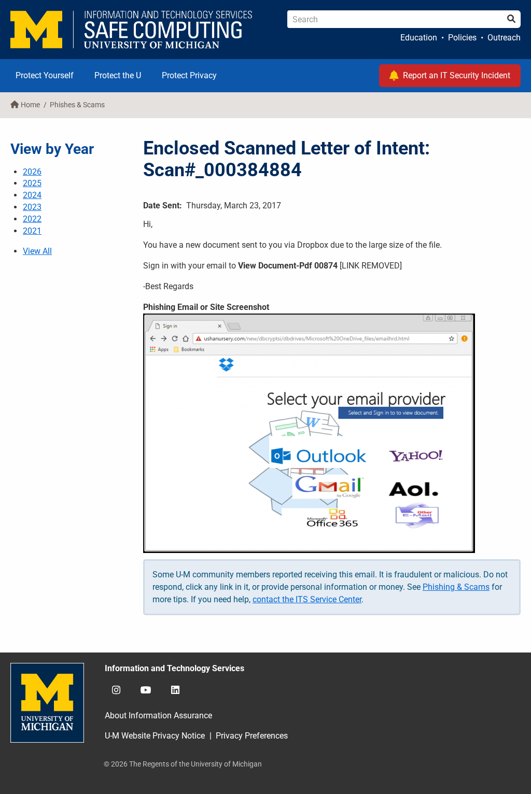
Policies (462, 37)
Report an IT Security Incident (456, 75)
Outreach (504, 37)
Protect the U (117, 75)
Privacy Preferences (252, 736)
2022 (32, 219)
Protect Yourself (45, 75)
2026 (32, 172)
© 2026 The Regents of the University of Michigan (183, 764)
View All (37, 251)
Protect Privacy (189, 75)
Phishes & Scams (77, 105)
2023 (32, 207)
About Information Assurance (158, 715)
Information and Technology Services (174, 668)
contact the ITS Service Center (307, 599)
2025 (32, 183)
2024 (32, 195)
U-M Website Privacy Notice (155, 736)
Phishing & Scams (456, 587)
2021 (32, 231)
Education (418, 37)
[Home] (131, 29)
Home (30, 105)
